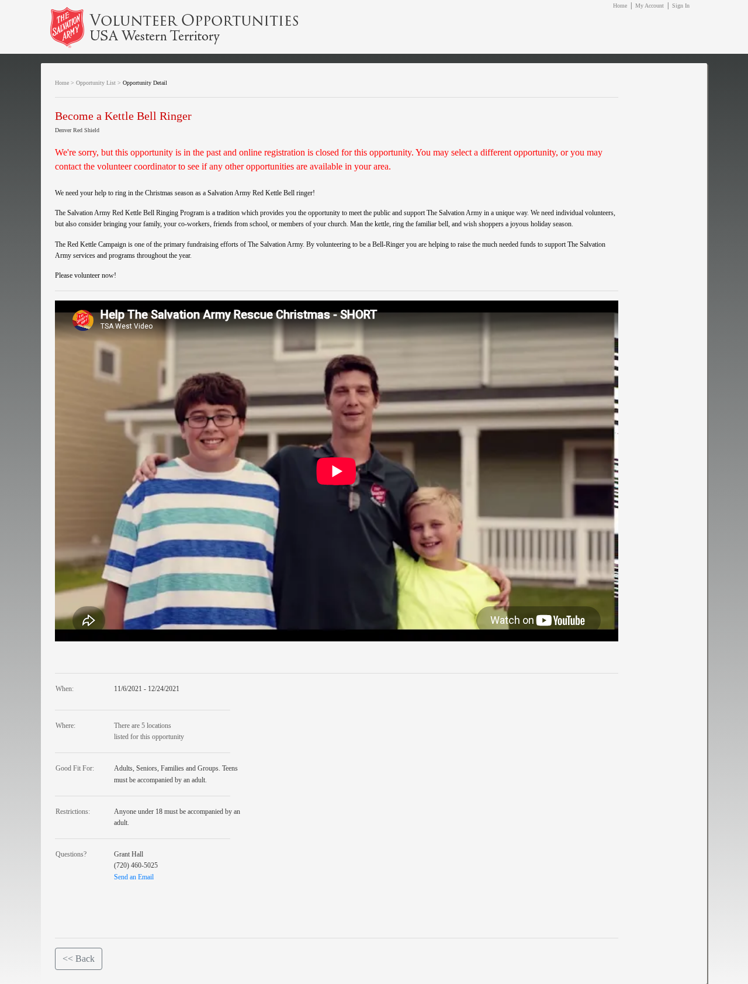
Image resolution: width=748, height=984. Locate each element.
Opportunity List (96, 83)
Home (620, 5)
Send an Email (134, 877)
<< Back (79, 959)
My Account (649, 5)
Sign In (681, 5)
